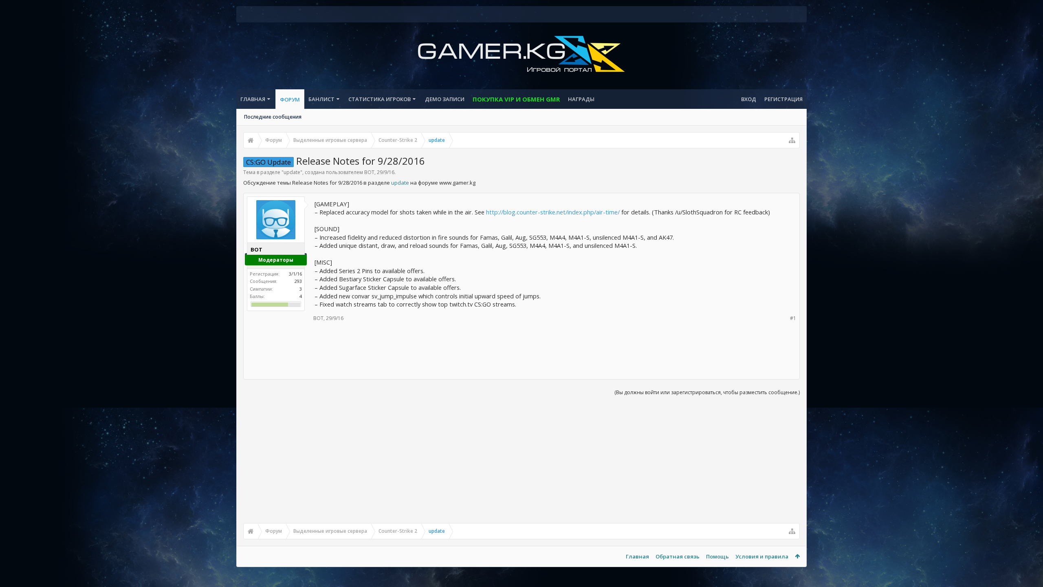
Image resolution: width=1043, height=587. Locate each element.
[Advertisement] (521, 349)
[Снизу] (1028, 571)
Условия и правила (761, 556)
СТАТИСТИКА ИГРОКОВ (379, 99)
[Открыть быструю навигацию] (792, 140)
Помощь (717, 556)
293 (298, 281)
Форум (290, 99)
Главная (252, 99)
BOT (369, 172)
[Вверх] (1028, 554)
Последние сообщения (272, 116)
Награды (581, 99)
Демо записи (444, 99)
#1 (793, 318)
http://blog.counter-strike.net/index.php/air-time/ (553, 212)
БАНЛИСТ (321, 99)
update (292, 172)
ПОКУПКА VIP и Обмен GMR (516, 99)
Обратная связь (678, 556)
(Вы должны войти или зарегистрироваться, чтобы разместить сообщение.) (707, 392)
